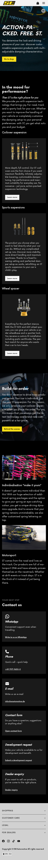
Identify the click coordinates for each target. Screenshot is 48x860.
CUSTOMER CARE (11, 818)
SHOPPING (7, 811)
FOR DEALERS (9, 832)
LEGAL (5, 825)
